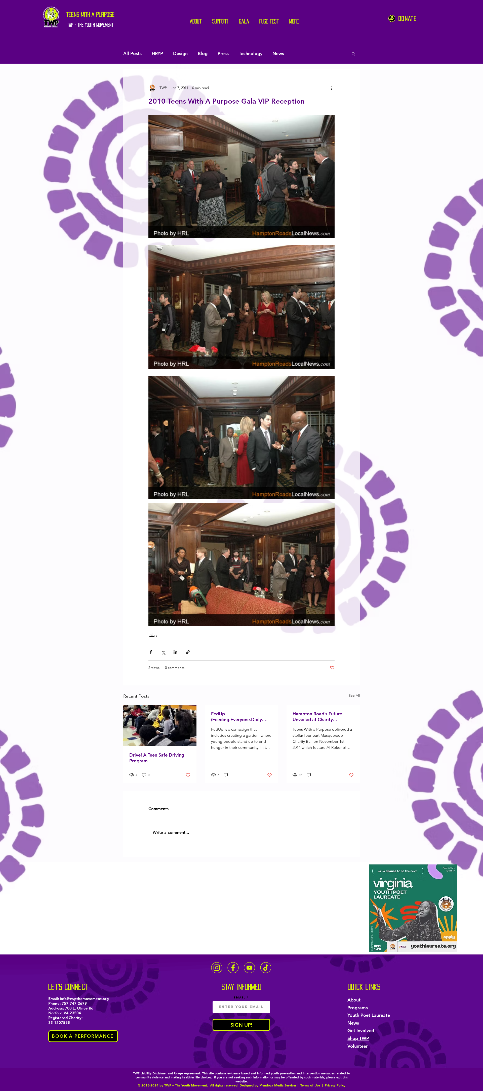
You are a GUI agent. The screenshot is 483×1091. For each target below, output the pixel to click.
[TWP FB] (233, 968)
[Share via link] (187, 652)
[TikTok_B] (266, 968)
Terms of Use (310, 1085)
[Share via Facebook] (150, 652)
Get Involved (360, 1030)
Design (180, 53)
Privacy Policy (335, 1085)
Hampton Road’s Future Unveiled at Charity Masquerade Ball (317, 716)
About (353, 1000)
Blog (203, 53)
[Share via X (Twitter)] (163, 652)
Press (223, 53)
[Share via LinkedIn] (175, 652)
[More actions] (332, 88)
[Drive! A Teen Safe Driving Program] (159, 725)
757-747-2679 (74, 1003)
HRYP (157, 53)
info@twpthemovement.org (84, 998)
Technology (250, 53)
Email (239, 997)
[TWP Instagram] (217, 968)
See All (354, 695)
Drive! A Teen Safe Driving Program (156, 758)
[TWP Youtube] (249, 968)
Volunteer (357, 1046)
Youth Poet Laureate (368, 1015)
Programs (357, 1008)
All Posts (132, 53)
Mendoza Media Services (278, 1085)
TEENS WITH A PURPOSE (90, 14)
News (278, 53)
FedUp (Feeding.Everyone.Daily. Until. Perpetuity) (237, 716)
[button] (353, 54)
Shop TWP (358, 1038)
